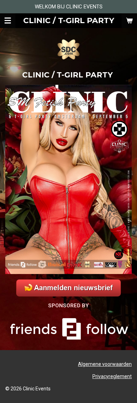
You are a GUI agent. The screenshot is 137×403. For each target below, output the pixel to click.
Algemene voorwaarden (105, 364)
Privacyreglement (112, 376)
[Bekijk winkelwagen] (129, 20)
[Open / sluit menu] (7, 20)
